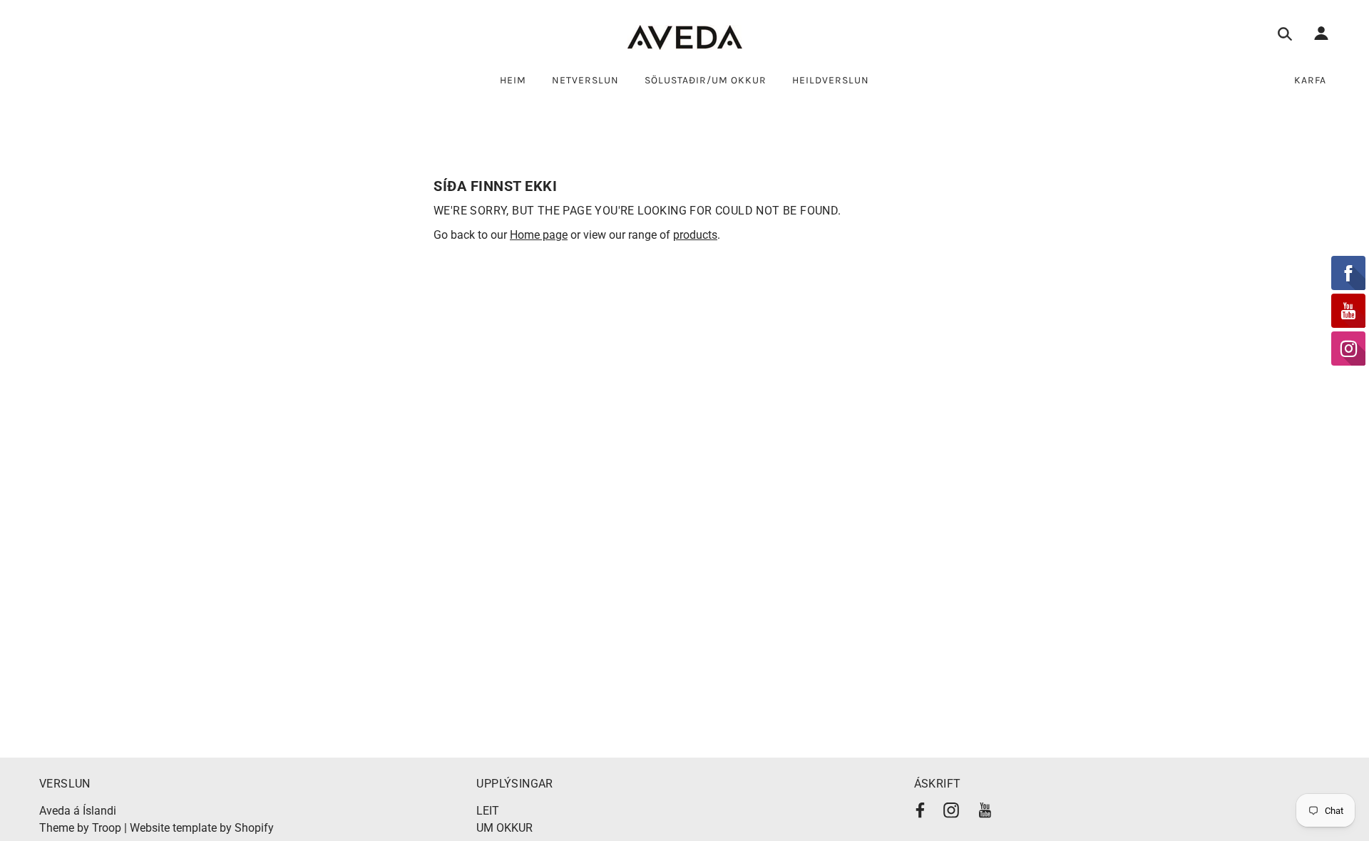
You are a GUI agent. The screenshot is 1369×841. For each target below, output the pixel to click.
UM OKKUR (504, 828)
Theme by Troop (80, 828)
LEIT (487, 810)
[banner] (684, 37)
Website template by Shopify (202, 828)
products (695, 235)
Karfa (1310, 80)
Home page (539, 235)
